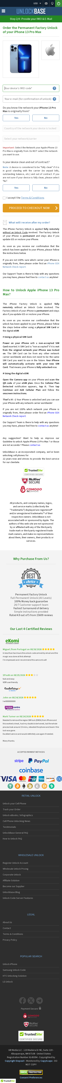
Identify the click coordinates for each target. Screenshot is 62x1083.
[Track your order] (52, 3)
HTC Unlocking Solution (15, 976)
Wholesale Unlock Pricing (15, 869)
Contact (7, 928)
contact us (43, 277)
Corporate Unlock (12, 874)
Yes (16, 118)
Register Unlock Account (15, 863)
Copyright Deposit (14, 1061)
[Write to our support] (46, 3)
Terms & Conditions (32, 198)
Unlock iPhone (10, 964)
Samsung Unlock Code (14, 970)
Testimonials (9, 827)
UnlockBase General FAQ (15, 833)
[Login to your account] (58, 3)
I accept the (25, 198)
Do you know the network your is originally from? (29, 109)
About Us (7, 922)
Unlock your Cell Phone (14, 803)
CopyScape (46, 1061)
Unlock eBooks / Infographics (18, 815)
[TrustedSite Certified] (33, 471)
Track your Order (11, 809)
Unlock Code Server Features (18, 898)
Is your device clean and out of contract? (26, 162)
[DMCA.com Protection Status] (31, 1073)
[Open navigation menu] (3, 11)
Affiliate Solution (11, 880)
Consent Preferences (31, 1077)
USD (36, 3)
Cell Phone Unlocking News (16, 821)
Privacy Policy (10, 940)
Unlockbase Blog (11, 892)
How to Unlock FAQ (12, 838)
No (46, 118)
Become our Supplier (13, 886)
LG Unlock (8, 982)
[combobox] (30, 128)
